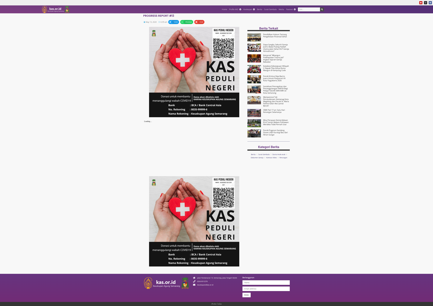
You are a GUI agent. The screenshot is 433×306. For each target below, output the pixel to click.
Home (224, 9)
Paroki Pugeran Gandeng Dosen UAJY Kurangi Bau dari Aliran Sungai (275, 132)
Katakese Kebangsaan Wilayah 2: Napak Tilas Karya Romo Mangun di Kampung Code (276, 68)
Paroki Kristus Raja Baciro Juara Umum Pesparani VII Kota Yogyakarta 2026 (274, 78)
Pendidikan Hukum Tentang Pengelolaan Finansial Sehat (275, 35)
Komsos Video (271, 158)
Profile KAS (233, 9)
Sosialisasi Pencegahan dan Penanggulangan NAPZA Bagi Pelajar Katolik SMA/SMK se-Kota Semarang (275, 89)
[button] (173, 22)
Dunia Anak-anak (278, 154)
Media (281, 9)
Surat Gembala (270, 9)
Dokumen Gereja (257, 158)
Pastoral (289, 9)
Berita (259, 9)
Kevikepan (247, 9)
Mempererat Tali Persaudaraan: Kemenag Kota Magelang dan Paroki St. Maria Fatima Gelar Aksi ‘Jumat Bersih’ (276, 101)
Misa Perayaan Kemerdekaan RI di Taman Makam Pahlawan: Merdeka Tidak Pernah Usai (276, 122)
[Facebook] (430, 2)
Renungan (283, 158)
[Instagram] (425, 2)
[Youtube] (420, 2)
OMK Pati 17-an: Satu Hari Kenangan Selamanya (274, 111)
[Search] (322, 9)
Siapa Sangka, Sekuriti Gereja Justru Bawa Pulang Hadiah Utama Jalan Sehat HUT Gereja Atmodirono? (276, 47)
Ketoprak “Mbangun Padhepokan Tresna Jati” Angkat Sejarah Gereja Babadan (273, 58)
